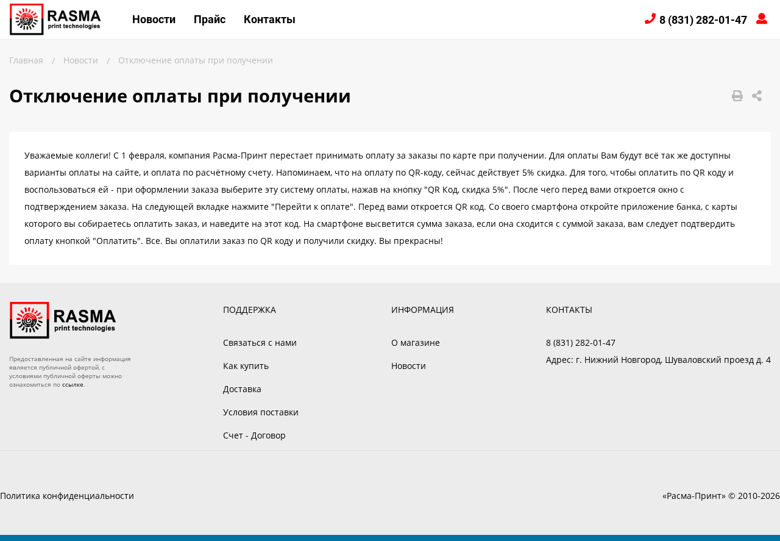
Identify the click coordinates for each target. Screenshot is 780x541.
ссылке (72, 384)
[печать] (737, 96)
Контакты (270, 19)
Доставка (242, 389)
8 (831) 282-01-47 (703, 19)
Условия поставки (261, 412)
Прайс (209, 19)
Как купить (246, 365)
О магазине (415, 342)
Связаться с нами (260, 342)
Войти (763, 19)
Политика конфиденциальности (67, 495)
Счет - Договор (254, 435)
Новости (154, 19)
